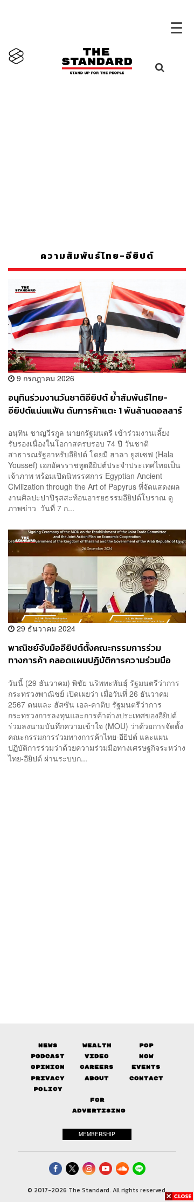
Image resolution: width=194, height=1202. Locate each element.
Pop (146, 1045)
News (48, 1045)
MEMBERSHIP (97, 1134)
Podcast (48, 1056)
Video (97, 1056)
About (97, 1078)
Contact (146, 1078)
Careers (97, 1067)
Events (146, 1067)
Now (146, 1056)
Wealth (97, 1045)
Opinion (48, 1067)
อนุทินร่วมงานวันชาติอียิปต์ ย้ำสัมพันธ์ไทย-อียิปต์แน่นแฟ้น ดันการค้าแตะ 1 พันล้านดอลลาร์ (95, 403)
